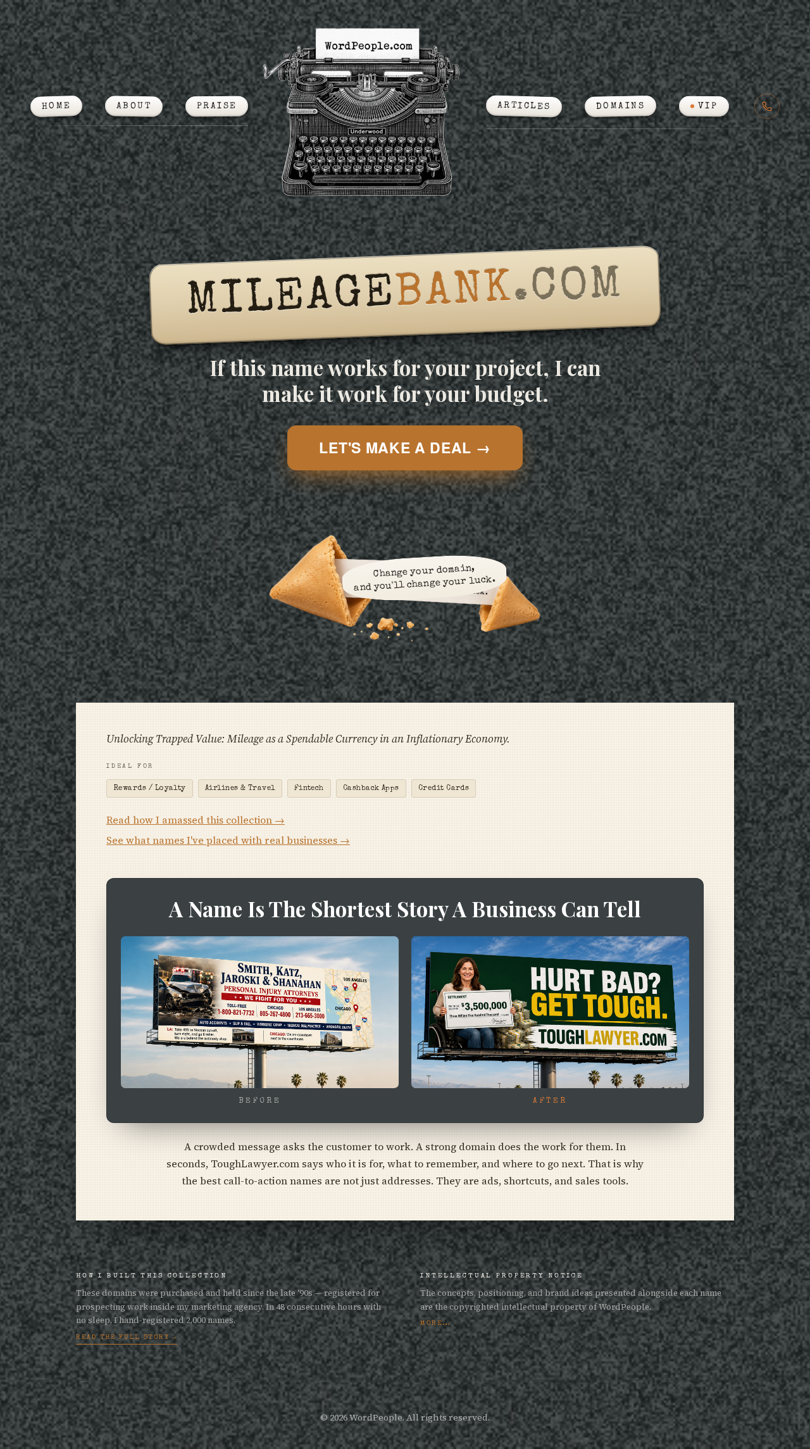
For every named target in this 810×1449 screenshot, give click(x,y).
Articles (524, 106)
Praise (217, 106)
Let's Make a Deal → (404, 447)
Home (56, 106)
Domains (620, 106)
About (134, 106)
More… (435, 1323)
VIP (708, 106)
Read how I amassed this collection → (195, 820)
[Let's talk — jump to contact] (767, 106)
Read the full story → (126, 1337)
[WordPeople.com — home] (367, 111)
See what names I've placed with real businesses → (228, 840)
